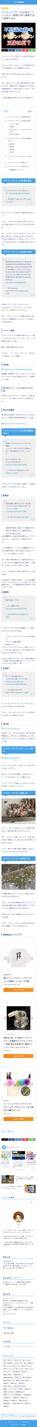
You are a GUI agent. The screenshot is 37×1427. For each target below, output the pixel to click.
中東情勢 (17, 1371)
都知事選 (8, 1403)
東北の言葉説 (14, 134)
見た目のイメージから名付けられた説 (21, 130)
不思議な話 (4, 8)
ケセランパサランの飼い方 (17, 163)
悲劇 (7, 1383)
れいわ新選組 (9, 1363)
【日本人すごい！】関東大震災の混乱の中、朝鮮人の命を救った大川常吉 (17, 1283)
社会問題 (28, 1395)
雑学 (28, 1403)
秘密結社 (8, 1397)
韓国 (7, 1406)
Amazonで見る (18, 990)
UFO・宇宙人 (9, 1360)
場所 (19, 1377)
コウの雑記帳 (19, 2)
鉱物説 (12, 149)
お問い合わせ (25, 1422)
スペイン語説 (14, 124)
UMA (4, 1131)
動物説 (12, 144)
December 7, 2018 (22, 692)
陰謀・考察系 (18, 1403)
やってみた (27, 1360)
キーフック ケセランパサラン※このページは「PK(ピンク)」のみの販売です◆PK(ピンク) (18, 1107)
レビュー (30, 1369)
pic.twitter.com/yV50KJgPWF (16, 464)
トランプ (8, 1366)
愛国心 (14, 1383)
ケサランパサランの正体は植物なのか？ (20, 139)
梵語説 (12, 127)
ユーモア (20, 1369)
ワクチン (8, 1371)
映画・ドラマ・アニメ (11, 1389)
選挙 (15, 1400)
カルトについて (8, 1299)
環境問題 (19, 1395)
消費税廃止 (20, 1392)
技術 (22, 1383)
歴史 (28, 1389)
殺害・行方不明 (9, 1392)
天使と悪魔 (28, 1377)
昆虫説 (12, 152)
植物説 (12, 147)
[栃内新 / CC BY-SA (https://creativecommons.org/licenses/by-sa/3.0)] (10, 728)
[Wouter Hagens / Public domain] (11, 758)
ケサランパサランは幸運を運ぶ (19, 117)
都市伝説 (11, 1131)
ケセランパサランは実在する (18, 166)
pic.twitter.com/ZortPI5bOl (19, 193)
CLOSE (30, 111)
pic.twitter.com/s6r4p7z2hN (16, 511)
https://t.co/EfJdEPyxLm (15, 681)
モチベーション (9, 1369)
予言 (26, 1371)
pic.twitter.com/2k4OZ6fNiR (16, 608)
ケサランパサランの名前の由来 (19, 121)
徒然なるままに (9, 1380)
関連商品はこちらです (17, 170)
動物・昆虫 (18, 1374)
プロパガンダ (27, 1366)
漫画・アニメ (9, 1395)
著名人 (25, 1397)
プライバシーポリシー (13, 1422)
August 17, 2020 (12, 473)
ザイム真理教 (29, 1363)
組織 (17, 1397)
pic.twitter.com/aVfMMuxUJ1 (16, 684)
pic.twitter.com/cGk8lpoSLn (16, 282)
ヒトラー (17, 1366)
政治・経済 (8, 1386)
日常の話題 (10, 1333)
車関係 (7, 1400)
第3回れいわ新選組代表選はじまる (15, 1301)
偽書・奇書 (8, 1374)
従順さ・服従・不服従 (24, 1380)
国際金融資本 (9, 1377)
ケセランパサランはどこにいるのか (20, 157)
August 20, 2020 (23, 517)
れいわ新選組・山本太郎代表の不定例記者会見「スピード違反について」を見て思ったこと (18, 1309)
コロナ (19, 1363)
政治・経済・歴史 (21, 1386)
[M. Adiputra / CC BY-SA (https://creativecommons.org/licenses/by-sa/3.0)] (16, 369)
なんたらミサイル (9, 1314)
